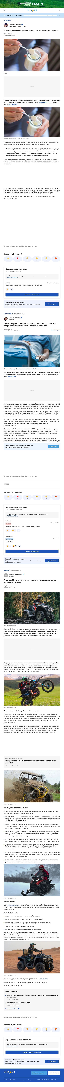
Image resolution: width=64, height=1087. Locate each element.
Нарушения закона (19, 313)
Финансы (6, 570)
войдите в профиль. (12, 277)
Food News (13, 104)
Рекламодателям (54, 1073)
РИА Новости (43, 102)
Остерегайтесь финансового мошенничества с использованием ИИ (30, 762)
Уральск (6, 484)
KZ (55, 10)
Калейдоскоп (8, 20)
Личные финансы (16, 570)
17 (27, 498)
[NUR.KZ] (32, 10)
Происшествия (8, 313)
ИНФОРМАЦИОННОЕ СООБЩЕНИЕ (18, 1002)
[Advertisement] (32, 86)
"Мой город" (11, 376)
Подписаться (53, 446)
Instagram (53, 304)
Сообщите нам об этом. (29, 246)
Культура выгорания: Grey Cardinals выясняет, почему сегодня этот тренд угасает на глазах (32, 996)
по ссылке (43, 979)
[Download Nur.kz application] (32, 4)
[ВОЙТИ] (59, 10)
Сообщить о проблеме (38, 1073)
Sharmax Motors (13, 905)
